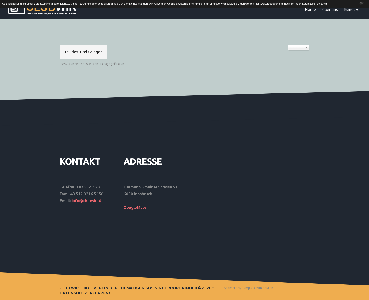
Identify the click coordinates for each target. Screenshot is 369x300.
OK (361, 3)
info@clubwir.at (86, 200)
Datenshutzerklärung (85, 293)
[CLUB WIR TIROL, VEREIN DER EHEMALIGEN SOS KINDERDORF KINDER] (43, 8)
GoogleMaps (135, 207)
